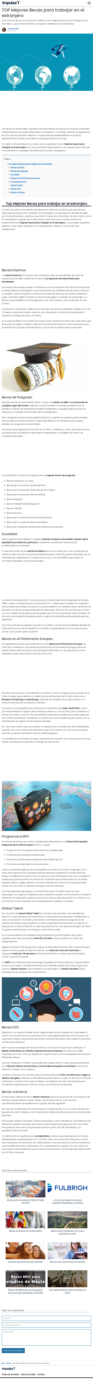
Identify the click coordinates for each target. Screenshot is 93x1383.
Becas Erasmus (17, 167)
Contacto (41, 1374)
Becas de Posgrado (19, 171)
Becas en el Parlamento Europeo (25, 178)
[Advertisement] (46, 109)
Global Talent (17, 185)
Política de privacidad (10, 1374)
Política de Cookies (28, 1374)
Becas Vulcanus (18, 192)
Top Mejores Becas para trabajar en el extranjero (30, 164)
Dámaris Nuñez (13, 28)
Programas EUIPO (19, 181)
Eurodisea (15, 174)
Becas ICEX (16, 189)
